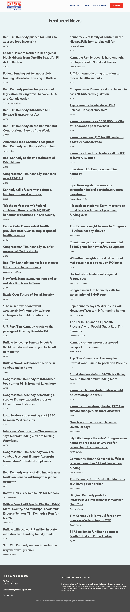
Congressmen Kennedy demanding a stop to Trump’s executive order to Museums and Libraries (29, 400)
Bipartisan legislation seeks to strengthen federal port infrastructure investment (96, 190)
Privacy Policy (72, 601)
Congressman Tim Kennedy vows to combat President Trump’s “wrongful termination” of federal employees (29, 457)
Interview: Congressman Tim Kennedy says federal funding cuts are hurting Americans (30, 436)
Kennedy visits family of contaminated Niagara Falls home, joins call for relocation (96, 42)
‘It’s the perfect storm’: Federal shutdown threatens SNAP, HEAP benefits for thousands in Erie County (29, 210)
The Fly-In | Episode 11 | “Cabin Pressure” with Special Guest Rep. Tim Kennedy (96, 327)
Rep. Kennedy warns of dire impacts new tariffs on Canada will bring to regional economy (31, 477)
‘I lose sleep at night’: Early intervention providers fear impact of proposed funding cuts (97, 210)
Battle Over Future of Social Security (28, 294)
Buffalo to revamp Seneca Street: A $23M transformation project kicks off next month (29, 347)
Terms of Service (85, 601)
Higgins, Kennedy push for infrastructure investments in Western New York (96, 500)
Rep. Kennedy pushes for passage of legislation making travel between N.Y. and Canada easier (30, 94)
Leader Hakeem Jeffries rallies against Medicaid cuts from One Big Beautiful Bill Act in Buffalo (31, 58)
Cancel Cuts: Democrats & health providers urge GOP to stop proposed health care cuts (29, 231)
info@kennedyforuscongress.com (17, 590)
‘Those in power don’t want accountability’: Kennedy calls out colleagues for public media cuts (26, 311)
